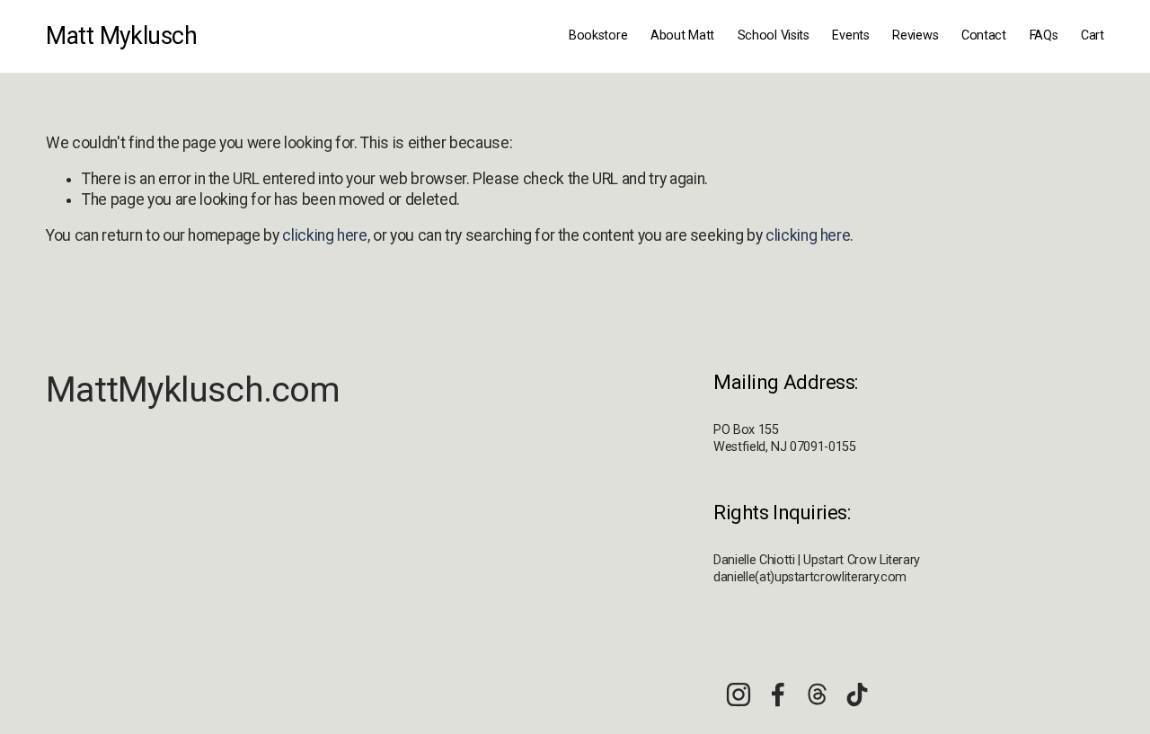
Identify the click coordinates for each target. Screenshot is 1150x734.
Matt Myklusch (121, 36)
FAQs (1044, 35)
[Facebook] (778, 694)
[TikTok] (857, 694)
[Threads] (817, 694)
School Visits (773, 35)
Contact (983, 35)
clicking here (324, 235)
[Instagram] (738, 694)
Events (850, 35)
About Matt (682, 35)
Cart (1092, 35)
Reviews (915, 35)
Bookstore (598, 35)
